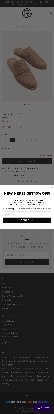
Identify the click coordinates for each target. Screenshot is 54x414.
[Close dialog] (52, 187)
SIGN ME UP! (27, 220)
